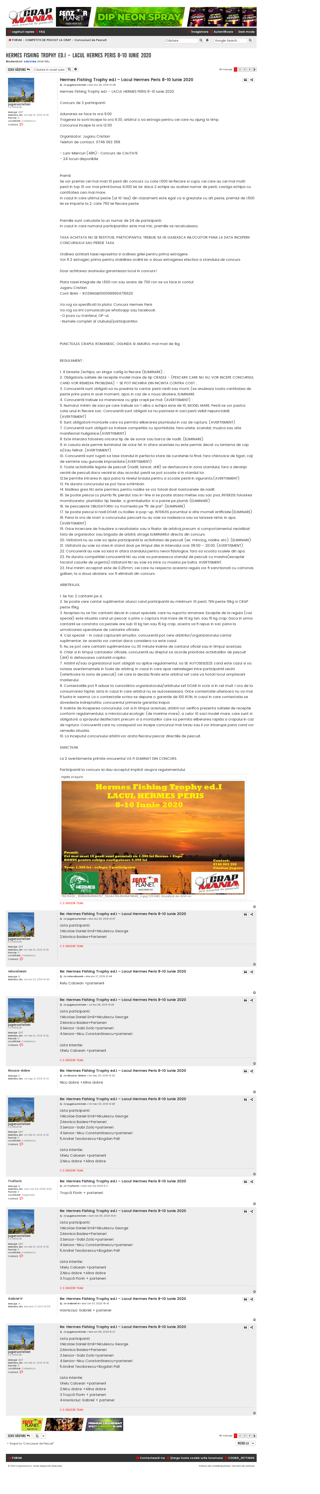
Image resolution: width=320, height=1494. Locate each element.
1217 (20, 112)
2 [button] (240, 69)
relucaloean (17, 971)
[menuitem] (40, 32)
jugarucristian (19, 104)
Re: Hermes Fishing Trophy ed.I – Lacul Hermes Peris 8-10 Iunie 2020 (123, 914)
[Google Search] (250, 40)
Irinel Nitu (43, 61)
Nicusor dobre (19, 1070)
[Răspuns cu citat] (245, 80)
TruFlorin (15, 1181)
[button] (254, 69)
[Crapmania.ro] (31, 17)
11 (19, 1303)
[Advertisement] (190, 1424)
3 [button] (245, 69)
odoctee (30, 61)
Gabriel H (15, 1298)
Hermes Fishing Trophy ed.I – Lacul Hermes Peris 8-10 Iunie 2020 (78, 55)
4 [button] (249, 69)
